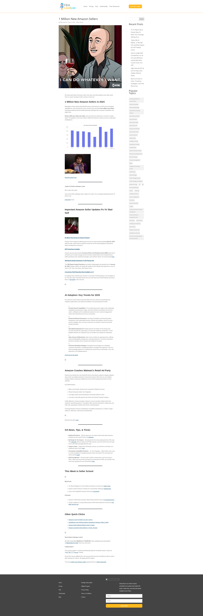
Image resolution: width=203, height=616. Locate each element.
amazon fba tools (133, 125)
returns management (134, 197)
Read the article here (71, 177)
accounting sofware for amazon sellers (134, 100)
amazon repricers (133, 135)
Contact (83, 597)
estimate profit (132, 147)
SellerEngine (107, 488)
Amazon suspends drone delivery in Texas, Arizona (83, 527)
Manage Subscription (86, 582)
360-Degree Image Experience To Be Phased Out (79, 260)
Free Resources (114, 6)
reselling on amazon (133, 193)
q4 (142, 184)
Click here (67, 199)
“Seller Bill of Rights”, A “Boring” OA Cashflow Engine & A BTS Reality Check (137, 45)
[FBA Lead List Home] (68, 10)
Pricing (91, 6)
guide (78, 455)
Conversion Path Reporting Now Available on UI (79, 272)
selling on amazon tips (134, 230)
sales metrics (139, 220)
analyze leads (132, 138)
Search (141, 19)
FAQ (96, 6)
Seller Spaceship (101, 562)
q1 (139, 184)
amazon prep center (133, 131)
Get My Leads (135, 6)
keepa (130, 163)
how (83, 448)
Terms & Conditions (86, 593)
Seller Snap (107, 486)
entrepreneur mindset (134, 144)
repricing (137, 190)
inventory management (134, 160)
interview (73, 442)
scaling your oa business (134, 223)
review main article (133, 203)
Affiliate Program (85, 586)
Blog (60, 597)
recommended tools (133, 187)
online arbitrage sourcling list (135, 181)
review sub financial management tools (133, 216)
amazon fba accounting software (134, 112)
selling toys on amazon (134, 233)
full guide (72, 279)
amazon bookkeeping (134, 107)
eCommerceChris (109, 500)
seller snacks (132, 226)
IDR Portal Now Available (72, 249)
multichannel (132, 171)
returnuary (131, 200)
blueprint (90, 437)
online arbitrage (133, 175)
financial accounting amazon (135, 153)
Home (85, 6)
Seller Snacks (79, 22)
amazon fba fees (133, 119)
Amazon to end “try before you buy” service (80, 519)
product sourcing (133, 184)
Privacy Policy (85, 589)
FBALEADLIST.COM (72, 543)
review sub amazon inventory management (135, 211)
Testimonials (104, 6)
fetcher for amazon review (135, 150)
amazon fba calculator (134, 116)
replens (131, 190)
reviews (131, 206)
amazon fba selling (133, 122)
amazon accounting (133, 104)
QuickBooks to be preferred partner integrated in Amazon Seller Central (88, 522)
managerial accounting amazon (134, 167)
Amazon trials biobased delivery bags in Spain (82, 525)
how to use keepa (133, 157)
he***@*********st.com (72, 552)
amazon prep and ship (134, 128)
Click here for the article (71, 355)
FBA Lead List (63, 22)
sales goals (131, 220)
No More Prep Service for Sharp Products (77, 237)
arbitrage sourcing (133, 141)
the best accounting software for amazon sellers (135, 237)
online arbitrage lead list (134, 178)
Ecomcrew (96, 491)
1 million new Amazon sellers (78, 562)
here (113, 256)
